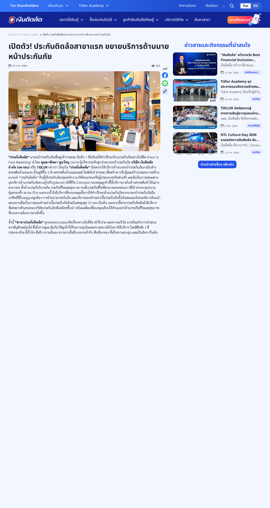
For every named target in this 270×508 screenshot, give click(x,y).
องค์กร (35, 34)
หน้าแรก (12, 34)
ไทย (245, 5)
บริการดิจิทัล (174, 20)
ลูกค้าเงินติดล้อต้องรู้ (138, 20)
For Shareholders (25, 5)
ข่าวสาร (25, 34)
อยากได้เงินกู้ (69, 20)
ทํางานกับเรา (187, 5)
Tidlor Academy (91, 5)
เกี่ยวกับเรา (55, 5)
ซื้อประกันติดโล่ (101, 20)
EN (255, 5)
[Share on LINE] (165, 83)
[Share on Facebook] (165, 75)
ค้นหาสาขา (202, 20)
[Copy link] (165, 91)
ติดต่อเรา (212, 5)
